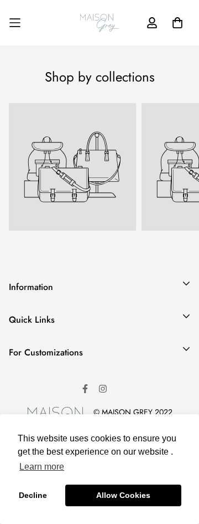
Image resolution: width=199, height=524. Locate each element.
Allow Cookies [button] (123, 495)
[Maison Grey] (99, 22)
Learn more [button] (41, 466)
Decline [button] (33, 495)
